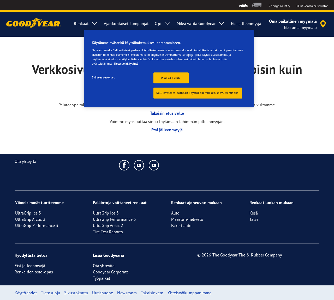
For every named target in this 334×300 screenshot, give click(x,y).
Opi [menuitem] (158, 23)
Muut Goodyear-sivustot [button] (312, 6)
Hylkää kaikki (171, 77)
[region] (169, 68)
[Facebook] (124, 165)
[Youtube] (139, 165)
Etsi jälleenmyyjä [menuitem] (246, 23)
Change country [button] (279, 6)
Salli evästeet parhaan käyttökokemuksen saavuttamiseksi (197, 93)
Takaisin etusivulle (167, 113)
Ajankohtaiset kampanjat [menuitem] (126, 23)
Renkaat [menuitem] (81, 23)
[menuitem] (243, 5)
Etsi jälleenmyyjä (167, 129)
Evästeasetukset (103, 77)
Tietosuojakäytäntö (126, 63)
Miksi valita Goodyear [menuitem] (196, 23)
